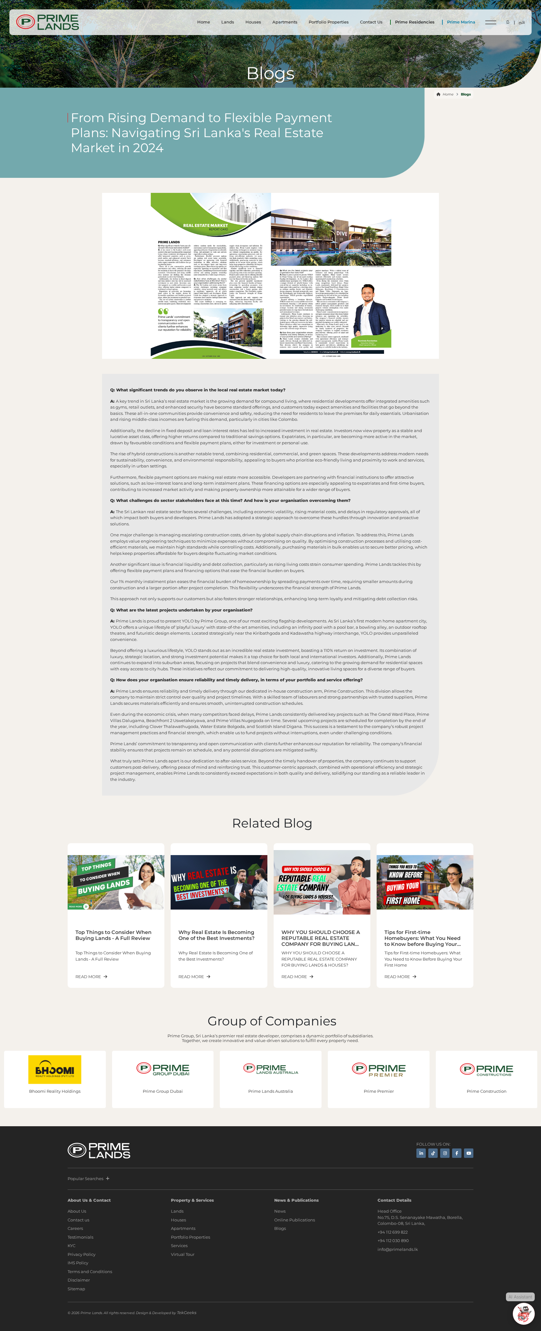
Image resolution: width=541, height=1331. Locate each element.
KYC (71, 1245)
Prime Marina (461, 21)
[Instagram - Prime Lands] (445, 1153)
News (280, 1211)
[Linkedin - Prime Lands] (421, 1153)
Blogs (280, 1228)
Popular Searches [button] (85, 1178)
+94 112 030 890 (393, 1240)
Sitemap (76, 1288)
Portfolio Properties (329, 21)
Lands (227, 21)
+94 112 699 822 (393, 1232)
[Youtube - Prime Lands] (468, 1153)
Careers (75, 1228)
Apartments (284, 21)
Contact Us (371, 21)
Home (203, 21)
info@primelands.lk (398, 1249)
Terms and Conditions (90, 1271)
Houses (253, 21)
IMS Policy (78, 1262)
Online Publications (294, 1219)
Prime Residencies (415, 21)
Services (179, 1245)
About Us (77, 1211)
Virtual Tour (182, 1254)
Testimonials (80, 1237)
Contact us (78, 1219)
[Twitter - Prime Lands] (433, 1153)
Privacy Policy (81, 1254)
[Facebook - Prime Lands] (456, 1153)
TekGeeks (186, 1312)
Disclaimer (79, 1279)
